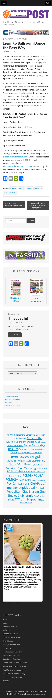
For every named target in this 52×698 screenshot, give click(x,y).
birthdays (18, 445)
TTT (17, 499)
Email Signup (8, 641)
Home (5, 619)
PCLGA (38, 475)
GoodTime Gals (16, 460)
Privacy (6, 681)
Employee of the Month (30, 452)
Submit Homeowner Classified (15, 662)
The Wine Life (39, 496)
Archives (8, 402)
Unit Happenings (32, 499)
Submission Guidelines (12, 659)
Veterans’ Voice (26, 502)
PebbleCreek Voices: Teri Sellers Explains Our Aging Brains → (37, 205)
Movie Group (42, 468)
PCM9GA (11, 479)
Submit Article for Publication (14, 666)
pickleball (29, 487)
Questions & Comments (12, 677)
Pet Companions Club (22, 483)
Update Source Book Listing (14, 673)
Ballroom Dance (10, 192)
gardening (28, 456)
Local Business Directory (12, 652)
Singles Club (16, 495)
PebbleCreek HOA (12, 399)
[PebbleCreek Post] (26, 12)
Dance (14, 452)
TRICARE (11, 500)
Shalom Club (37, 491)
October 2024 (11, 39)
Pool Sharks (40, 488)
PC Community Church (32, 471)
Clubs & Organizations (12, 637)
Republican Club (18, 491)
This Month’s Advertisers (13, 670)
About (5, 623)
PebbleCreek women (39, 480)
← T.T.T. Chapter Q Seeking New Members (13, 204)
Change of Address (10, 634)
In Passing (28, 464)
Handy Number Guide (11, 644)
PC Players (24, 479)
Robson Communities (11, 655)
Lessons (38, 188)
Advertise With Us (12, 397)
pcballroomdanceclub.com (16, 156)
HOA (17, 464)
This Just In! (18, 318)
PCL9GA (28, 475)
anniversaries (21, 438)
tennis (28, 495)
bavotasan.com (39, 694)
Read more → (15, 335)
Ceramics (22, 449)
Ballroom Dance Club (28, 441)
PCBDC (30, 188)
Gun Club (31, 460)
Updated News (16, 314)
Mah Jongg (30, 468)
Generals (23, 39)
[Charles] (26, 32)
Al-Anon (11, 434)
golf (38, 456)
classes (22, 188)
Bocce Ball (29, 445)
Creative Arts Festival (36, 449)
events (13, 188)
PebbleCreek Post (25, 691)
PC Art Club (14, 471)
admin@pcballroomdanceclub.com (17, 166)
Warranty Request (12, 405)
